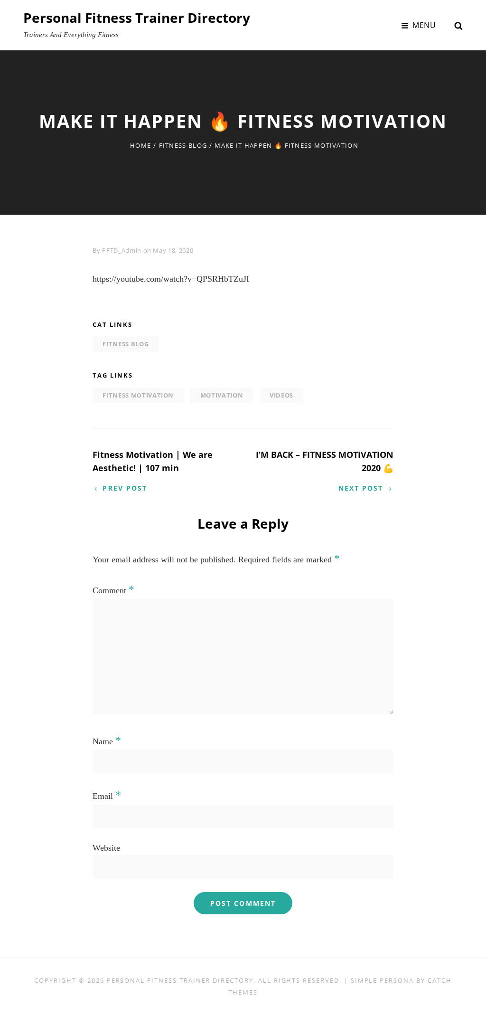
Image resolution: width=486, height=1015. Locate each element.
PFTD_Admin (121, 250)
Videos (281, 395)
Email (107, 796)
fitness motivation (138, 395)
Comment (113, 590)
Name (107, 741)
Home (140, 145)
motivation (221, 395)
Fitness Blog (183, 145)
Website (106, 848)
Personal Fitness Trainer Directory (136, 18)
